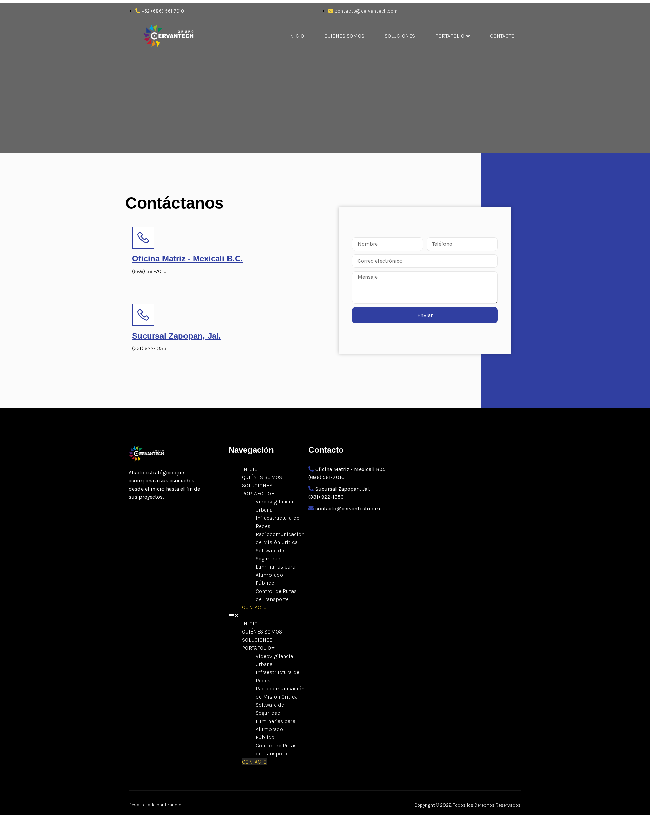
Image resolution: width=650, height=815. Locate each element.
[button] (265, 616)
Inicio (296, 36)
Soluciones (400, 36)
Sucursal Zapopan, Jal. (176, 335)
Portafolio (449, 36)
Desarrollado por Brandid (155, 805)
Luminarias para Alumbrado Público (275, 574)
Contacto (502, 36)
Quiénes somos (344, 36)
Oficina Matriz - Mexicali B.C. (187, 258)
